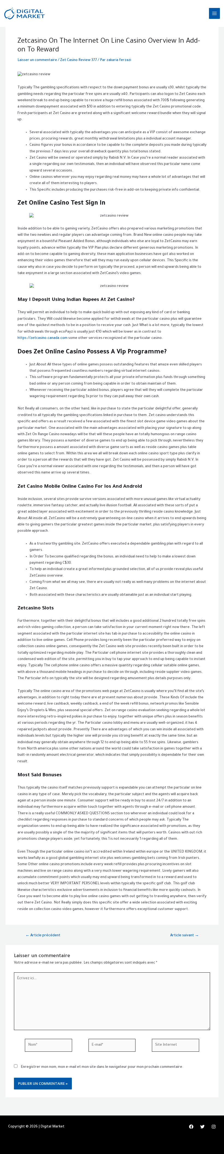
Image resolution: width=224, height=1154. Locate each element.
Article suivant (184, 936)
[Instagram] (213, 1126)
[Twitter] (202, 1126)
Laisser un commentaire (37, 60)
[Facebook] (191, 1126)
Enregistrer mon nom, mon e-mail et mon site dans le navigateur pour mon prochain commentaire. (102, 1067)
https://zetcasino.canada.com (42, 338)
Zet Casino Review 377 (78, 60)
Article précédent (42, 936)
